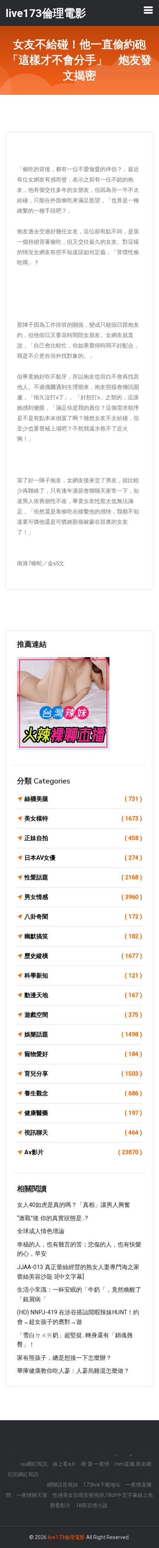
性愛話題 (83, 877)
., (116, 1454)
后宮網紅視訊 (22, 1474)
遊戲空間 (83, 1014)
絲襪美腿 (83, 798)
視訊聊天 (83, 1132)
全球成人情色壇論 (40, 1231)
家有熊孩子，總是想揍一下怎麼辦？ (64, 1357)
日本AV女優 (83, 857)
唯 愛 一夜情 (95, 1464)
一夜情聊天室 (31, 1495)
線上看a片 (64, 1464)
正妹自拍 (83, 838)
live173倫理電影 (66, 1537)
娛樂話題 (83, 1034)
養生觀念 (83, 1093)
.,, (130, 1454)
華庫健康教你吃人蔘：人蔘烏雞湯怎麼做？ (73, 1370)
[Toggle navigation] (148, 10)
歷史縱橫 (83, 955)
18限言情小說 (92, 1505)
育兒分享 (83, 1073)
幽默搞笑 (83, 936)
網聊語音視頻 (62, 1485)
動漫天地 (83, 995)
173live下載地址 (102, 1485)
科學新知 (83, 975)
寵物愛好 (83, 1054)
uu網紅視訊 (34, 1464)
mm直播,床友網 (133, 1464)
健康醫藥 (83, 1112)
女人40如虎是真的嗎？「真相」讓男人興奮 (73, 1204)
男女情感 (83, 896)
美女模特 (83, 818)
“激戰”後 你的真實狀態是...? (52, 1218)
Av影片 (83, 1152)
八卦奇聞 (83, 916)
